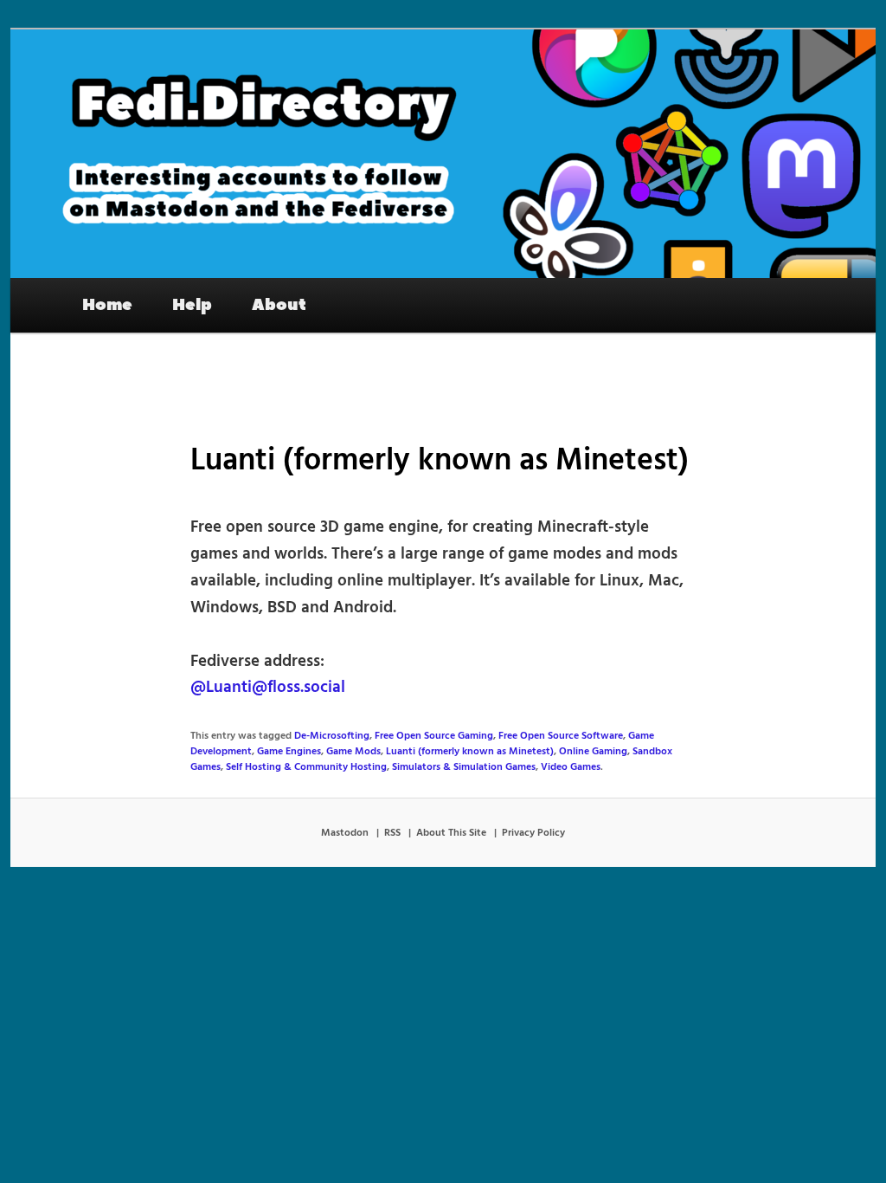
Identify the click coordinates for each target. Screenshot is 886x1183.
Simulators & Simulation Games (464, 767)
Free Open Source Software (560, 736)
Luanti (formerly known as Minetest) (470, 752)
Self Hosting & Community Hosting (306, 767)
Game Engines (289, 752)
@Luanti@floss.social (267, 688)
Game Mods (353, 752)
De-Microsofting (331, 736)
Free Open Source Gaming (434, 736)
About (279, 305)
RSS (392, 833)
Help (192, 305)
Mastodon (345, 833)
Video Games (570, 767)
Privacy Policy (533, 833)
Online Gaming (593, 752)
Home (107, 305)
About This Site (451, 833)
